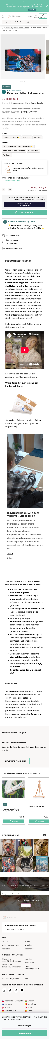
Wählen (15, 821)
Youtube (45, 835)
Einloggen (30, 16)
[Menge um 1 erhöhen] (10, 189)
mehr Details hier (28, 112)
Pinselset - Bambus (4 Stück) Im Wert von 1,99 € (28, 169)
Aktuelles (28, 945)
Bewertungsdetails (34, 103)
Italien (30, 1007)
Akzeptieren (25, 1033)
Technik (5, 941)
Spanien (31, 1011)
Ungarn (31, 1001)
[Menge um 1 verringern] (3, 189)
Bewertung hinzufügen (15, 761)
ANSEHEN (32, 10)
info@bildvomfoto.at (16, 929)
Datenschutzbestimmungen (25, 900)
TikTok (10, 553)
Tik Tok (39, 835)
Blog (26, 979)
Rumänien (32, 1004)
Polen (7, 1007)
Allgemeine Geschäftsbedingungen (11, 960)
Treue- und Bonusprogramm (32, 967)
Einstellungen (25, 1025)
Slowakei (8, 1004)
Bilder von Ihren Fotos (10, 945)
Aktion (27, 941)
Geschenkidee (31, 949)
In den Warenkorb (26, 212)
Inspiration (6, 949)
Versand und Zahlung (12, 180)
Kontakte (28, 959)
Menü (3, 17)
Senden (25, 906)
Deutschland (10, 1011)
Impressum (29, 963)
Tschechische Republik (14, 1001)
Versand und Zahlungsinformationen (11, 966)
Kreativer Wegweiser (10, 979)
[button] (22, 81)
